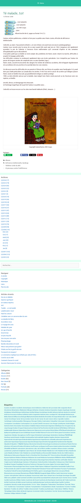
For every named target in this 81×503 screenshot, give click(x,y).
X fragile (23, 493)
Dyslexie (56, 428)
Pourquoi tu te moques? (9, 352)
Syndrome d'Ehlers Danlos (17, 480)
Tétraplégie (8, 491)
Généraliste (54, 435)
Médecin (18, 457)
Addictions (38, 408)
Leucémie (54, 448)
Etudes (3, 378)
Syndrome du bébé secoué (17, 482)
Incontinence (55, 444)
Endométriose (71, 430)
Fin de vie (49, 432)
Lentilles (47, 448)
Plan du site (5, 287)
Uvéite (42, 491)
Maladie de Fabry (63, 451)
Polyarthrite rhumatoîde (58, 466)
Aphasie (55, 412)
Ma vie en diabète (7, 297)
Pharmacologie (17, 466)
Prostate (22, 468)
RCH (32, 471)
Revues (3, 389)
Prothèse (28, 468)
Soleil (18, 477)
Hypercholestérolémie (25, 439)
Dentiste (7, 426)
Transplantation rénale (48, 486)
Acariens (7, 408)
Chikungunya (27, 421)
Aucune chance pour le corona (11, 363)
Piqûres (41, 466)
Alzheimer (35, 410)
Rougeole (43, 473)
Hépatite (69, 442)
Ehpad (64, 430)
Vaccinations (48, 491)
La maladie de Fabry (7, 319)
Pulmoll (13, 471)
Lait (38, 448)
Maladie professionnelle (43, 453)
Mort (38, 455)
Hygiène (46, 437)
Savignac (70, 473)
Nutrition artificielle (61, 460)
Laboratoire (21, 448)
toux (14, 486)
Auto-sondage (50, 414)
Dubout (35, 428)
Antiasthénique (16, 412)
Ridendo (37, 473)
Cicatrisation (46, 421)
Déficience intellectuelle (13, 163)
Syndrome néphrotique (51, 482)
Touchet (10, 486)
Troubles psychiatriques (46, 489)
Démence (15, 430)
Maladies (54, 453)
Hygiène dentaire (54, 437)
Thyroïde (67, 484)
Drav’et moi (4, 333)
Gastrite (72, 432)
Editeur (56, 430)
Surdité (6, 480)
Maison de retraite (36, 451)
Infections (7, 446)
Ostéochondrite (43, 462)
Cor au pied (33, 423)
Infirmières (26, 446)
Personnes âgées (48, 464)
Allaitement (23, 410)
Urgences (29, 491)
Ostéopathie (52, 462)
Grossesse (38, 435)
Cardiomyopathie (17, 421)
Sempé (49, 475)
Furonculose (66, 432)
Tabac (38, 484)
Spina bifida (37, 477)
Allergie (29, 410)
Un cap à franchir (6, 330)
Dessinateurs (26, 426)
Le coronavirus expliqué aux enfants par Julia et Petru (18, 355)
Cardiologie (7, 421)
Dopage (10, 428)
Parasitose (26, 464)
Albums (7, 160)
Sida (5, 477)
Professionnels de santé (11, 468)
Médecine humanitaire (48, 457)
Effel (60, 430)
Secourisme (35, 475)
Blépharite (30, 416)
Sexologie (59, 475)
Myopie (6, 457)
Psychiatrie (7, 471)
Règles (49, 473)
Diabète (32, 426)
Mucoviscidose (55, 455)
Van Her (54, 491)
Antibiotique (25, 412)
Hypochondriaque (33, 442)
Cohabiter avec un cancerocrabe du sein (14, 316)
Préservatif (49, 468)
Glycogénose (22, 435)
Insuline (59, 446)
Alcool (69, 408)
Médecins (58, 457)
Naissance (7, 460)
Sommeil (23, 477)
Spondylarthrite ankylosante (50, 477)
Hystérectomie (61, 442)
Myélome (12, 457)
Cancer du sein (43, 419)
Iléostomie (32, 444)
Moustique (44, 455)
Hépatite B (7, 444)
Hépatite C (14, 444)
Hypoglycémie (52, 442)
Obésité (70, 460)
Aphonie (60, 412)
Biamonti (11, 416)
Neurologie (41, 460)
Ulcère (14, 491)
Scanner (6, 475)
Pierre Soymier (30, 466)
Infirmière (20, 446)
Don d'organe (66, 426)
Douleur (15, 428)
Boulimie (36, 416)
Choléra (39, 421)
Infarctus (74, 444)
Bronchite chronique (51, 416)
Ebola (52, 430)
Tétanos (71, 489)
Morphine (34, 455)
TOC (5, 486)
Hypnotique (15, 442)
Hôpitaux (26, 444)
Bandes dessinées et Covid (10, 344)
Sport (61, 477)
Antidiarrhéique (34, 412)
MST (49, 455)
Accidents (13, 408)
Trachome (27, 486)
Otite (66, 462)
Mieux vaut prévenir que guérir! (11, 346)
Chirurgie (34, 421)
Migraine (23, 455)
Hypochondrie (43, 442)
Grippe (32, 435)
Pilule (36, 466)
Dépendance (23, 430)
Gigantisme (7, 435)
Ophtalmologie (17, 462)
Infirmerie (14, 446)
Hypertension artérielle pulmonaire (52, 439)
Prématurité (35, 468)
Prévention (57, 468)
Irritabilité (73, 446)
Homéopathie (29, 437)
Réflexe (53, 473)
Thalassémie (52, 484)
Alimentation (15, 410)
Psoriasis (64, 468)
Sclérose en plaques (25, 475)
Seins (45, 475)
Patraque (40, 464)
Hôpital (20, 444)
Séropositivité (26, 484)
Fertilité (37, 432)
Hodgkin (22, 437)
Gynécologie (46, 435)
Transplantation (36, 486)
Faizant (33, 432)
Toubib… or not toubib (8, 308)
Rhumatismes (25, 473)
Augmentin (36, 414)
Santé (58, 473)
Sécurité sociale (16, 484)
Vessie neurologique (64, 491)
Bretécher (42, 416)
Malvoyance (16, 455)
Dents (12, 426)
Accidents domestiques (23, 408)
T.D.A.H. (33, 484)
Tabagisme (44, 484)
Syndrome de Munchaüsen (47, 480)
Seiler (41, 475)
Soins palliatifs (11, 477)
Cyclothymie (61, 423)
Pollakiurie (47, 466)
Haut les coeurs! (6, 313)
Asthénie (25, 414)
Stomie (65, 477)
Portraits (4, 387)
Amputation (54, 410)
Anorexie (72, 410)
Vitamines (7, 493)
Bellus (6, 416)
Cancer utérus (53, 419)
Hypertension (36, 439)
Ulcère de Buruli (21, 491)
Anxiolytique (43, 412)
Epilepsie (7, 432)
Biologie (23, 416)
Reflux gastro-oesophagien (42, 471)
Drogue (20, 428)
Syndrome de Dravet (32, 480)
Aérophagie (61, 414)
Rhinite (67, 471)
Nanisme (13, 460)
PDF (2, 384)
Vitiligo (13, 493)
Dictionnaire (44, 426)
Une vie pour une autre (8, 338)
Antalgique (7, 412)
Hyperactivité (65, 437)
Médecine (24, 457)
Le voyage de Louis (7, 324)
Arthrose (7, 414)
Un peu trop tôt (6, 335)
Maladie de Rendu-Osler (15, 453)
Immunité (39, 444)
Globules (14, 435)
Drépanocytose (28, 428)
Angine (60, 410)
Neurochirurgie (21, 460)
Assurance (13, 414)
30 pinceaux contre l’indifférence (16, 168)
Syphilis (61, 482)
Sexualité (73, 475)
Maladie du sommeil (29, 453)
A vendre (4, 276)
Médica (64, 457)
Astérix (30, 414)
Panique (13, 464)
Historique (4, 281)
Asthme (19, 414)
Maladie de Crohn (52, 451)
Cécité (68, 423)
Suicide (74, 477)
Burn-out (65, 416)
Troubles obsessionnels (30, 489)
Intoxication (66, 446)
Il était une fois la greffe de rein (11, 349)
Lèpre (28, 451)
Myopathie (70, 455)
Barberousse (70, 414)
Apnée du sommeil (70, 412)
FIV (53, 432)
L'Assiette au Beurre (10, 448)
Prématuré (42, 468)
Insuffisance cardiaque (38, 446)
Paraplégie (19, 464)
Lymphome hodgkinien (18, 451)
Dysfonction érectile (47, 428)
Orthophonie (33, 462)
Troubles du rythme (17, 489)
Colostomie (68, 421)
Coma (74, 421)
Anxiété (49, 412)
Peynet (66, 464)
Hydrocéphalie (38, 437)
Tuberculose (58, 489)
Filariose (43, 432)
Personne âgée (59, 464)
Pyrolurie (19, 471)
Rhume (31, 473)
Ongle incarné (8, 462)
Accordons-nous (6, 322)
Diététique (58, 426)
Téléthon (65, 489)
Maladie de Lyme (6, 327)
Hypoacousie (23, 442)
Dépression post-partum (42, 430)
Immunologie (47, 444)
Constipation (8, 423)
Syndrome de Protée (62, 480)
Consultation (16, 423)
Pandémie (7, 464)
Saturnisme (63, 473)
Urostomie (36, 491)
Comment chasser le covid (9, 360)
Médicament (71, 457)
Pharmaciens (8, 466)
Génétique (61, 435)
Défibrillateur (63, 428)
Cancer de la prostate (23, 419)
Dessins (3, 376)
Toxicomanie (20, 486)
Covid (40, 423)
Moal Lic (28, 455)
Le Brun (42, 448)
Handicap (25, 163)
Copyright (4, 279)
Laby (35, 448)
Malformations (69, 453)
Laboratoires (29, 448)
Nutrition (52, 460)
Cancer (74, 416)
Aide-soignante (62, 408)
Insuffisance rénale (51, 446)
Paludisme (72, 462)
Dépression (30, 430)
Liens (3, 284)
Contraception (25, 423)
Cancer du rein (34, 419)
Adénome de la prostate (49, 408)
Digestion (52, 426)
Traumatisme (60, 486)
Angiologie (66, 410)
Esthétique (27, 432)
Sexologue (66, 475)
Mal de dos (60, 453)
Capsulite (61, 419)
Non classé (4, 381)
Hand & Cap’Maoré (7, 300)
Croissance (45, 423)
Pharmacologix (6, 341)
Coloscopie (60, 421)
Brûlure (60, 416)
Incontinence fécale (65, 444)
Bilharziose (17, 416)
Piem (23, 466)
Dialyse (38, 426)
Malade (44, 451)
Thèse (73, 484)
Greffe (28, 435)
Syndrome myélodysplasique (35, 482)
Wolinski (18, 493)
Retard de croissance (58, 471)
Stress (70, 477)
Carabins (66, 419)
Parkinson (33, 464)
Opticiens (26, 462)
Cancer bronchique (10, 419)
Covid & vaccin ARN (7, 357)
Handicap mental (9, 437)
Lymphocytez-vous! (7, 311)
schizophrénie (13, 475)
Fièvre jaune (58, 432)
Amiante (41, 410)
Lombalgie (70, 448)
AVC (2, 305)
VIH (72, 491)
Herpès (17, 437)
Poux (72, 466)
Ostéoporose (60, 462)
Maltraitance (8, 455)
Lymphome (7, 451)
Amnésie (47, 410)
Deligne (72, 423)
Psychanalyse (71, 468)
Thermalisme (60, 484)
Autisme (43, 414)
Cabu (70, 416)
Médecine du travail (34, 457)
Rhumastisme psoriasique (12, 473)
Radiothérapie (26, 471)
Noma (47, 460)
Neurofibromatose (32, 460)
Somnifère (29, 477)
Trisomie (67, 486)
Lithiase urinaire (62, 448)
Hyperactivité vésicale (11, 439)
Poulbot (68, 466)
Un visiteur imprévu (7, 302)
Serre (54, 475)
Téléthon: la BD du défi (12, 165)
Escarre (21, 432)
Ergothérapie (14, 432)
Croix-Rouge (53, 423)
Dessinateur (18, 426)
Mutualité (64, 455)
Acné (33, 408)
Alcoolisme (7, 410)
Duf (39, 428)
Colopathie (53, 421)
